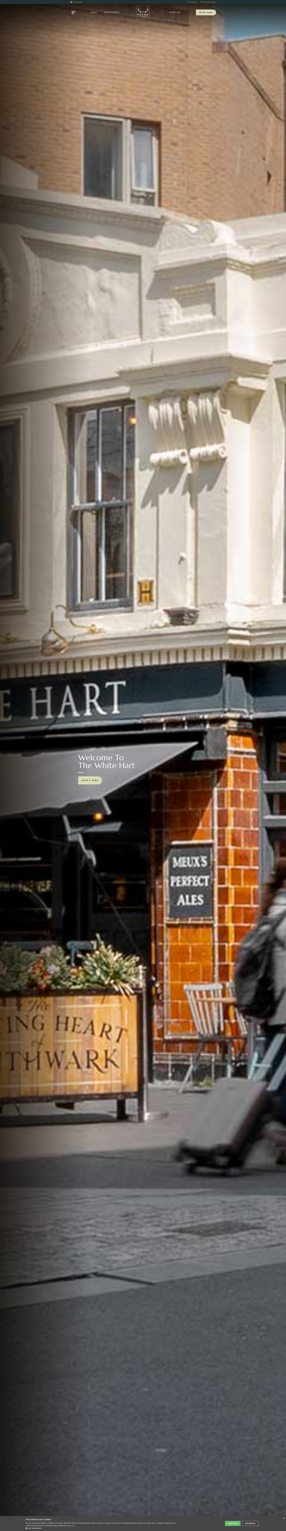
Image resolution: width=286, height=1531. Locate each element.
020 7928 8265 (209, 2)
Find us (193, 2)
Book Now (206, 12)
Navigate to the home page (143, 12)
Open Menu (73, 12)
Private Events (111, 12)
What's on (174, 12)
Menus (94, 12)
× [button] (283, 1518)
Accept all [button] (233, 1523)
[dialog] (143, 1523)
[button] (101, 1528)
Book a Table (90, 780)
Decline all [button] (250, 1523)
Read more (71, 1526)
